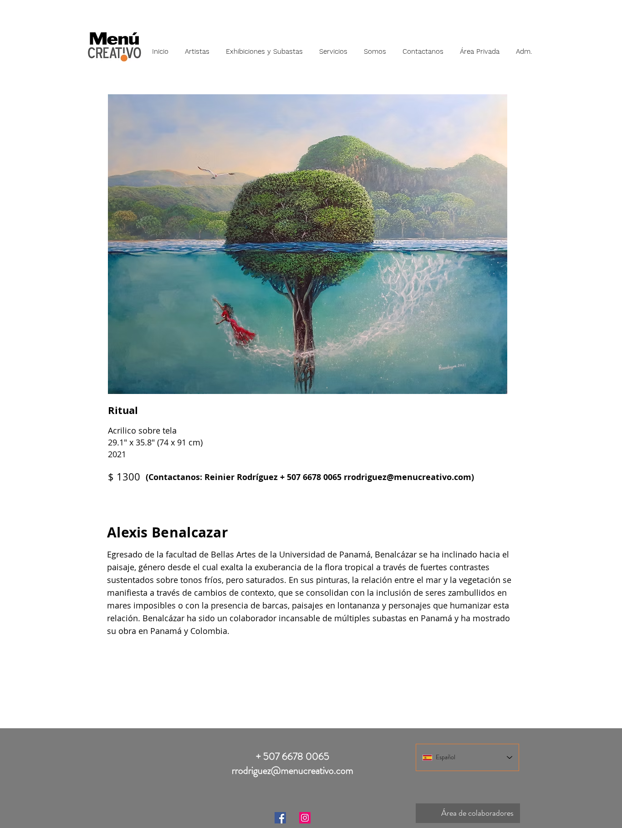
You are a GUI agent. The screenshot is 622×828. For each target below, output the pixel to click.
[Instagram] (305, 817)
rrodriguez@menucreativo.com (407, 477)
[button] (197, 47)
